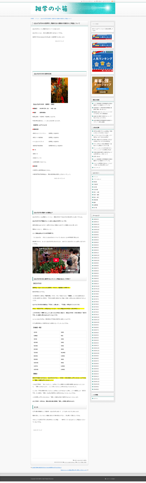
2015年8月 (96, 358)
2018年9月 (96, 263)
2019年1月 (96, 252)
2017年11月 (96, 288)
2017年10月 (96, 291)
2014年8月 (96, 389)
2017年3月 (96, 309)
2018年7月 (96, 268)
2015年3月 (96, 371)
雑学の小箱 (41, 478)
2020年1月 (96, 221)
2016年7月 (96, 330)
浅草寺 (84, 460)
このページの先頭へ (110, 478)
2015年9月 (96, 355)
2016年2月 (96, 343)
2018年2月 (96, 281)
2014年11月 (96, 381)
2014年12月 (96, 379)
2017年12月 (96, 286)
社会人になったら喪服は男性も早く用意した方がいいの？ (74, 470)
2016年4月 (96, 337)
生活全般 (96, 189)
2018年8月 (96, 265)
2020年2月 (96, 219)
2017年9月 (96, 294)
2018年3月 (96, 278)
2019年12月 (96, 224)
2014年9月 (96, 386)
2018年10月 (96, 260)
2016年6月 (96, 332)
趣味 (95, 202)
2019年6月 (96, 240)
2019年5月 (96, 242)
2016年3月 (96, 340)
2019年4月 (96, 245)
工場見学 (96, 184)
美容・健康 (96, 194)
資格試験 (96, 199)
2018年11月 (96, 258)
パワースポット (97, 179)
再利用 (95, 181)
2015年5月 (96, 366)
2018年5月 (96, 273)
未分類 (95, 187)
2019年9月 (96, 232)
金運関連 (96, 205)
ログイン (96, 398)
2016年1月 (96, 345)
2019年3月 (96, 247)
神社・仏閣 (96, 192)
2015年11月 (96, 350)
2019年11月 (96, 227)
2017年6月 (96, 301)
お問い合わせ (97, 156)
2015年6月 (96, 363)
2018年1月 (96, 283)
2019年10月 (96, 229)
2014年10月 (96, 384)
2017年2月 (96, 312)
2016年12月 (96, 317)
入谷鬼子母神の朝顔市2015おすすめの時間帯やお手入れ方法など (47, 467)
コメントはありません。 (69, 462)
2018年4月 (96, 276)
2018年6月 (96, 270)
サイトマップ (97, 167)
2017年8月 (96, 296)
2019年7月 (96, 237)
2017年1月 (96, 314)
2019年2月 (96, 250)
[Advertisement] (59, 57)
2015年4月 (96, 368)
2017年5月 (96, 304)
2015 (75, 460)
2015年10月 (96, 353)
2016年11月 (96, 319)
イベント (79, 462)
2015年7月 (96, 361)
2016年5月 (96, 335)
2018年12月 (96, 255)
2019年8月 (96, 234)
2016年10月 (96, 322)
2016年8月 (96, 327)
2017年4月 (96, 307)
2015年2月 (96, 374)
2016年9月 (96, 325)
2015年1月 (96, 376)
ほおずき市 (80, 460)
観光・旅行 (83, 462)
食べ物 (95, 207)
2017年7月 (96, 299)
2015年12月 (96, 348)
